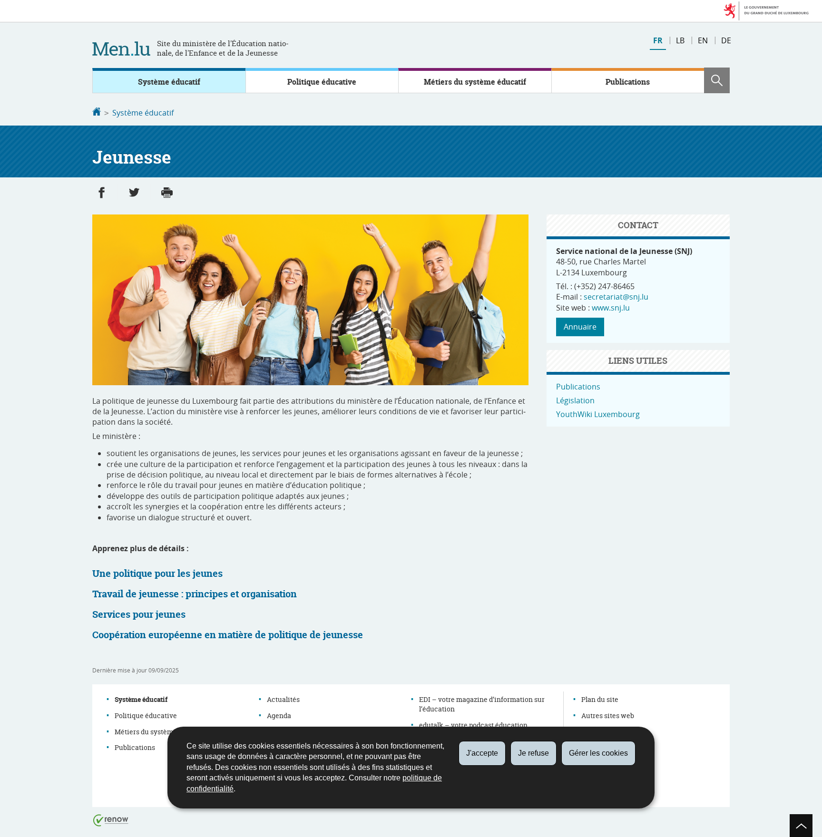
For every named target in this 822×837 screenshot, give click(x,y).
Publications (628, 82)
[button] (717, 80)
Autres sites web (607, 715)
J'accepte (482, 753)
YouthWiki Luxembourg (598, 414)
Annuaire (580, 326)
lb (680, 40)
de (726, 40)
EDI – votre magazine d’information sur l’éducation (482, 704)
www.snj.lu (611, 307)
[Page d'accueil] (96, 112)
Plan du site (599, 699)
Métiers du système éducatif (475, 82)
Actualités (283, 699)
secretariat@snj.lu (616, 297)
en (703, 40)
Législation (575, 400)
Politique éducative (321, 82)
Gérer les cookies (598, 753)
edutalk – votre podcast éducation (473, 725)
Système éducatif (169, 82)
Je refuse (533, 753)
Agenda (279, 715)
